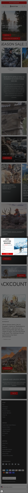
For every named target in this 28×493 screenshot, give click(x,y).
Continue (7, 253)
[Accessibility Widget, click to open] (2, 491)
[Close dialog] (26, 238)
